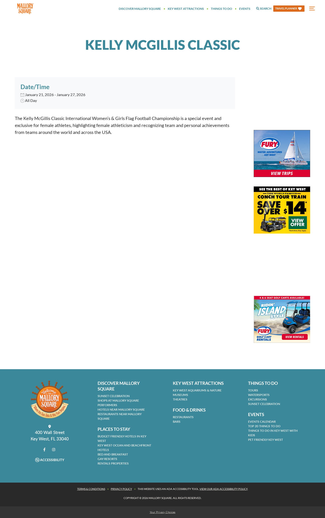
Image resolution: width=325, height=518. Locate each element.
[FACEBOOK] (44, 449)
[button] (288, 8)
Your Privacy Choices (162, 512)
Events (244, 8)
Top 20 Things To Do (264, 426)
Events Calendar (262, 421)
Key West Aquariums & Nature (197, 390)
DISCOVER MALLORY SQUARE (119, 385)
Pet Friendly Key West (265, 439)
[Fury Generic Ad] (282, 153)
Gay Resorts (107, 459)
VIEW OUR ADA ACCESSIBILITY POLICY (224, 488)
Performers (107, 405)
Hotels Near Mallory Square (121, 409)
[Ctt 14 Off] (282, 210)
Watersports (259, 395)
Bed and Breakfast (113, 454)
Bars (176, 421)
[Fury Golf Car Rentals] (282, 319)
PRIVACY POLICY (121, 488)
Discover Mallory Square (140, 8)
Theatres (180, 399)
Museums (180, 395)
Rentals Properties (113, 463)
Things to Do (221, 8)
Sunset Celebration (114, 396)
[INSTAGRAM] (53, 449)
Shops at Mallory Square (118, 400)
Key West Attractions (186, 8)
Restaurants (183, 417)
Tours (253, 390)
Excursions (257, 399)
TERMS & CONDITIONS (91, 488)
